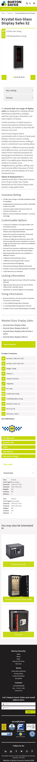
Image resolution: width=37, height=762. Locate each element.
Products (10, 13)
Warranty (18, 664)
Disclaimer (18, 678)
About (19, 656)
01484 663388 (19, 686)
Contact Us (18, 691)
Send (29, 712)
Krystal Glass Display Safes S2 (15, 328)
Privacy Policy (18, 674)
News (18, 654)
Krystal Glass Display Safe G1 (15, 337)
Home (3, 13)
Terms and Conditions (18, 671)
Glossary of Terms (18, 661)
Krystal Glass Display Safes (14, 325)
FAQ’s (18, 659)
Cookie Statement (18, 676)
